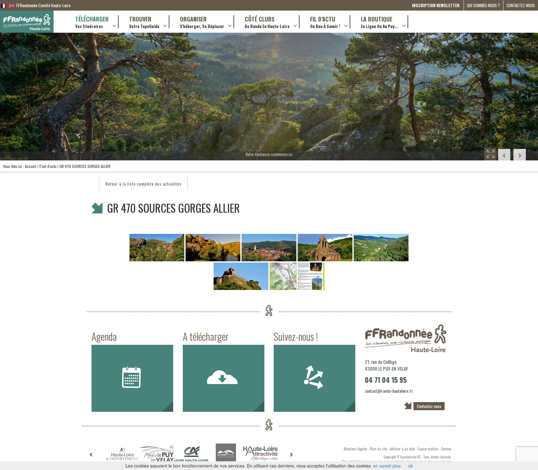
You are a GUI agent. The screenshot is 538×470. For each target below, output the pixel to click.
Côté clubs (267, 21)
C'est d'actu (47, 166)
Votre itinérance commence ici (269, 154)
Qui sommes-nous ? (483, 5)
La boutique (379, 21)
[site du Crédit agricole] (191, 454)
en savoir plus (387, 466)
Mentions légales (355, 448)
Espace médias (428, 448)
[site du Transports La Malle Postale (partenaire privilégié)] (226, 454)
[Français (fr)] (4, 5)
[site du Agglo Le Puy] (156, 454)
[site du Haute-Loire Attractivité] (260, 453)
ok (410, 466)
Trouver (144, 21)
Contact (446, 448)
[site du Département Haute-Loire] (122, 454)
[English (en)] (12, 5)
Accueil (30, 166)
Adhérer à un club (402, 448)
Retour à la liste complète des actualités (144, 184)
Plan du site (378, 448)
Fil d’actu (325, 21)
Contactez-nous (521, 5)
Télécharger (92, 21)
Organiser (202, 21)
